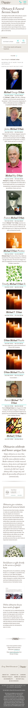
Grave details (13, 377)
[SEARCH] (23, 41)
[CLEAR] (18, 41)
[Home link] (6, 2)
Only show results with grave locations (12, 48)
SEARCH (4, 37)
